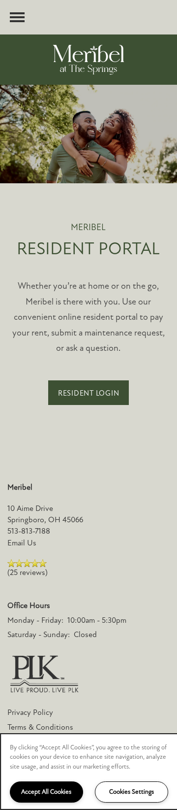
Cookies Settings (131, 792)
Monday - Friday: (35, 620)
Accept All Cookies (46, 792)
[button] (88, 392)
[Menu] (17, 17)
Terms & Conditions (40, 727)
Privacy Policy (30, 712)
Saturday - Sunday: (38, 635)
